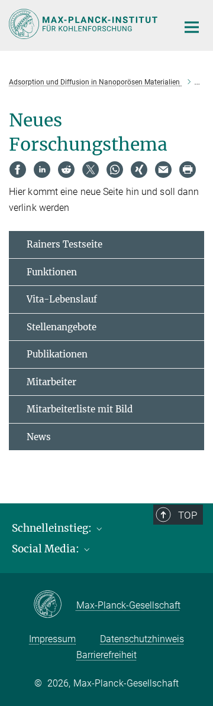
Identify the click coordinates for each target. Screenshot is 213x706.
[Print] (187, 169)
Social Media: (47, 549)
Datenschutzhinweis (142, 639)
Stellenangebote (61, 327)
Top (187, 515)
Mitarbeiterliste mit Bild (80, 409)
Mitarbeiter (51, 382)
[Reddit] (66, 169)
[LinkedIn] (42, 169)
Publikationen (57, 354)
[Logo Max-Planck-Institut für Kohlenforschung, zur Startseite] (84, 24)
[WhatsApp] (115, 169)
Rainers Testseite (64, 244)
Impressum (52, 639)
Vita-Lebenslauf (62, 299)
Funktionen (52, 272)
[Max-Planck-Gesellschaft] (54, 605)
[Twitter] (90, 169)
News (39, 437)
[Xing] (139, 169)
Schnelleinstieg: (53, 528)
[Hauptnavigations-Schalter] (192, 27)
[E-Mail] (163, 169)
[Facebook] (18, 169)
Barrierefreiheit (106, 655)
